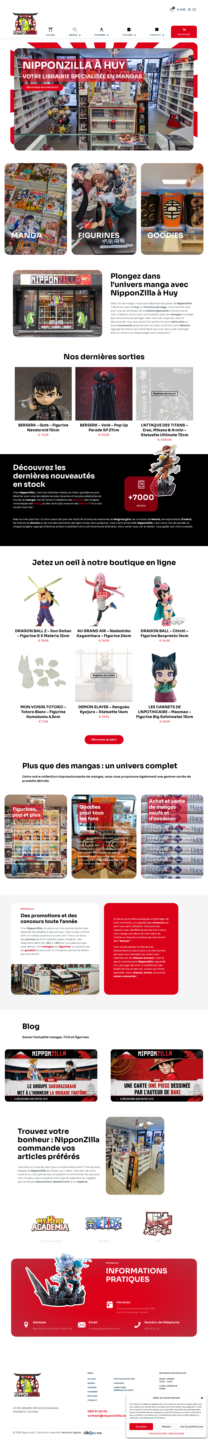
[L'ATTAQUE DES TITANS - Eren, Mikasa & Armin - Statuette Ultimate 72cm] (164, 407)
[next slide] (188, 1226)
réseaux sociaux (143, 958)
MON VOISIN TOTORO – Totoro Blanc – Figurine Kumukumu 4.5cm (43, 712)
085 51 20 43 (97, 1411)
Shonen (78, 500)
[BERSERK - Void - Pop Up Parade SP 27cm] (103, 407)
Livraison (119, 1383)
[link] (51, 1075)
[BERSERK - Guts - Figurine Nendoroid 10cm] (43, 405)
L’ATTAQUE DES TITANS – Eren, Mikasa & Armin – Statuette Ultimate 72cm (164, 430)
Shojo (37, 503)
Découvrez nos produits (42, 87)
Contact (92, 1400)
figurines (17, 838)
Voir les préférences (191, 1426)
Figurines (93, 1391)
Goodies (92, 1387)
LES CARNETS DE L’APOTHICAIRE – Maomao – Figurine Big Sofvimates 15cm (164, 712)
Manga (91, 1383)
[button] (201, 1397)
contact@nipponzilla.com (108, 1416)
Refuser (166, 1426)
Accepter (141, 1426)
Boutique (92, 1396)
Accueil (92, 1379)
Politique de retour (124, 1379)
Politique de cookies (158, 1433)
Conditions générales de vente (124, 1388)
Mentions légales (176, 1433)
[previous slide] (19, 1226)
